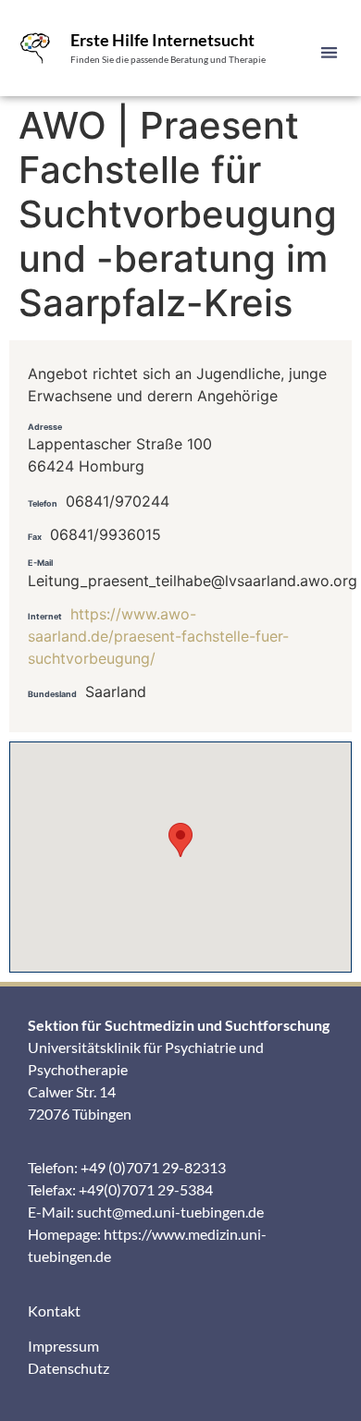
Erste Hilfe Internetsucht (162, 40)
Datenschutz (68, 1368)
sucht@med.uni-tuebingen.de (170, 1211)
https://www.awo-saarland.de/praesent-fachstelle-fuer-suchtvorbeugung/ (158, 636)
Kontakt (54, 1310)
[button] (330, 52)
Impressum (63, 1345)
